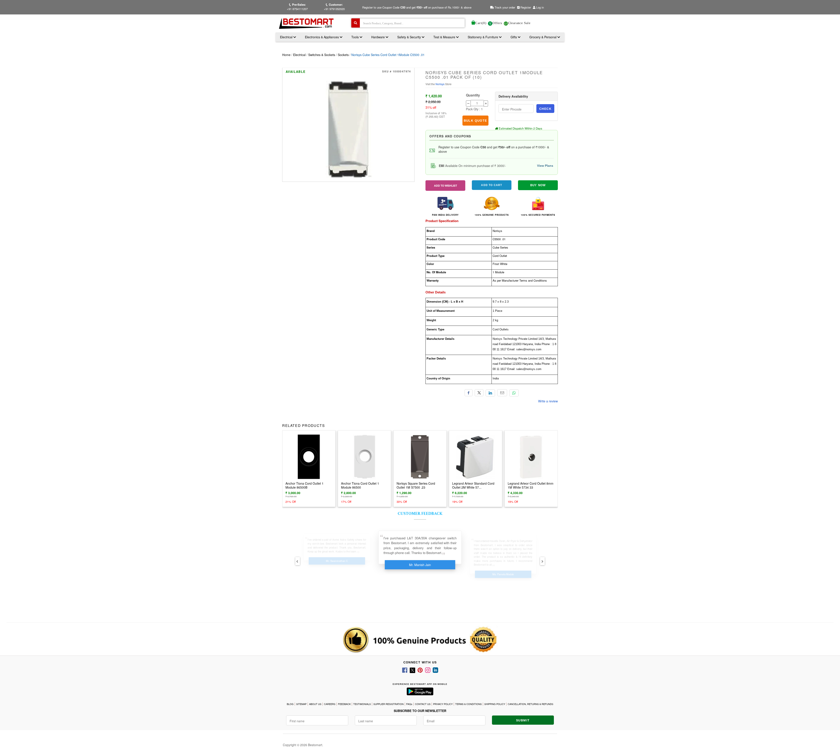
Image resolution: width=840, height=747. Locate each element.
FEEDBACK (344, 704)
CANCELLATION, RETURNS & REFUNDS (530, 704)
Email (502, 392)
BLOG (290, 704)
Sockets (343, 55)
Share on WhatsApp (514, 392)
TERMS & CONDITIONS (468, 704)
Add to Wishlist (445, 186)
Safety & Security (409, 37)
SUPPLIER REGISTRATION (388, 704)
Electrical (286, 37)
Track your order (504, 7)
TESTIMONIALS (362, 704)
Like (468, 392)
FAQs (409, 704)
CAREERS (329, 704)
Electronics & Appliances (322, 37)
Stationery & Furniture (483, 37)
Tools (355, 37)
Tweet (479, 392)
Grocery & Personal (543, 37)
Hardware (378, 37)
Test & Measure (444, 37)
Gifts (514, 37)
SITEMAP (301, 704)
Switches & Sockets (321, 55)
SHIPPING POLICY (494, 704)
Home (286, 55)
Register (525, 7)
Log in (540, 7)
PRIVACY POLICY (443, 704)
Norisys (440, 84)
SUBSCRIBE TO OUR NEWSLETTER (420, 710)
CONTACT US (422, 704)
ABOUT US (315, 704)
